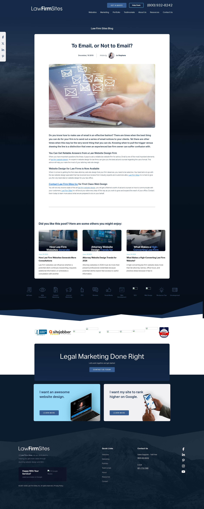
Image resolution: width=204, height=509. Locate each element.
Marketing (104, 12)
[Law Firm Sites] (46, 8)
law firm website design (59, 159)
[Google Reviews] (79, 332)
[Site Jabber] (60, 332)
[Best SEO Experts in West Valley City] (92, 332)
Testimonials (129, 12)
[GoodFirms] (152, 332)
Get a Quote (117, 5)
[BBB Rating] (41, 332)
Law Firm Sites (133, 175)
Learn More (49, 413)
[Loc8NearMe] (164, 332)
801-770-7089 (142, 468)
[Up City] (102, 332)
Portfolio (116, 12)
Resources (154, 12)
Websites (93, 12)
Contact (105, 481)
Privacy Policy (58, 486)
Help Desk (136, 5)
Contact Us (168, 12)
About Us (142, 12)
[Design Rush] (139, 332)
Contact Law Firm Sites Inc (63, 184)
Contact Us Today (102, 370)
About (104, 472)
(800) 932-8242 (160, 5)
